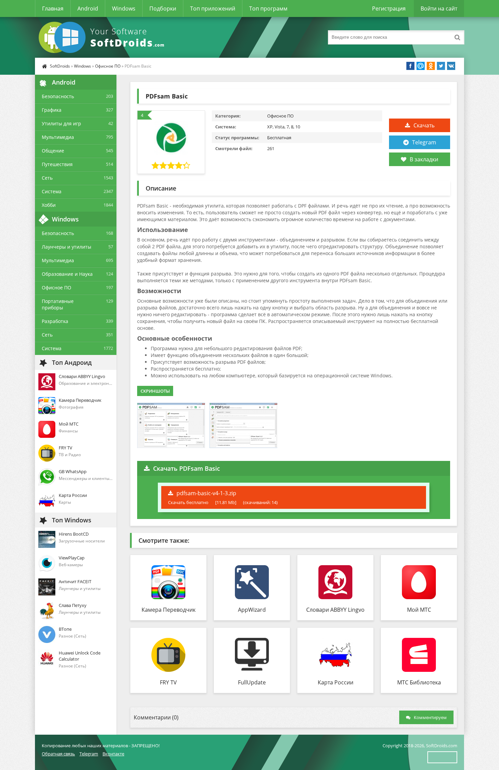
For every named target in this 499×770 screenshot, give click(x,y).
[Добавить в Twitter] (441, 66)
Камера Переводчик (169, 609)
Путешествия (57, 164)
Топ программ (268, 8)
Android (87, 8)
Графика (51, 110)
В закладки (424, 159)
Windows (123, 8)
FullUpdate (252, 682)
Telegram (424, 142)
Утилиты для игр (61, 123)
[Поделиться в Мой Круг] (421, 66)
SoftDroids (60, 66)
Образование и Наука (67, 274)
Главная (52, 8)
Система (51, 191)
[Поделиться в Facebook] (410, 66)
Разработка (55, 321)
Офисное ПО (108, 66)
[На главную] (103, 37)
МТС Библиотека (419, 682)
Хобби (49, 205)
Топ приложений (212, 8)
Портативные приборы (58, 304)
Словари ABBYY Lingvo (335, 609)
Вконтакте (113, 754)
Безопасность (58, 96)
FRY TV (168, 682)
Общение (53, 150)
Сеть (47, 178)
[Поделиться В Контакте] (451, 66)
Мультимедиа (58, 137)
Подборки (162, 8)
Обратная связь (58, 754)
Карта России (335, 682)
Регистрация (389, 8)
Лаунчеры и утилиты (66, 247)
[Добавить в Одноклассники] (431, 66)
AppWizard (252, 609)
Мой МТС (419, 609)
